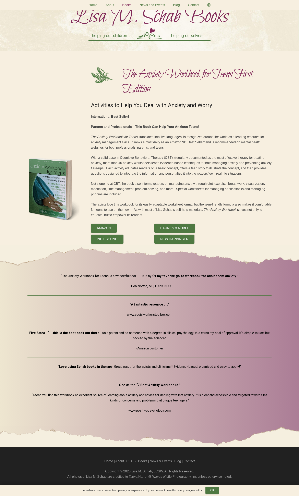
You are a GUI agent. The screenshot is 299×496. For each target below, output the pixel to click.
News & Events (161, 461)
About (119, 461)
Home (108, 461)
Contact (189, 461)
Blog (177, 461)
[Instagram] (209, 5)
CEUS (131, 461)
